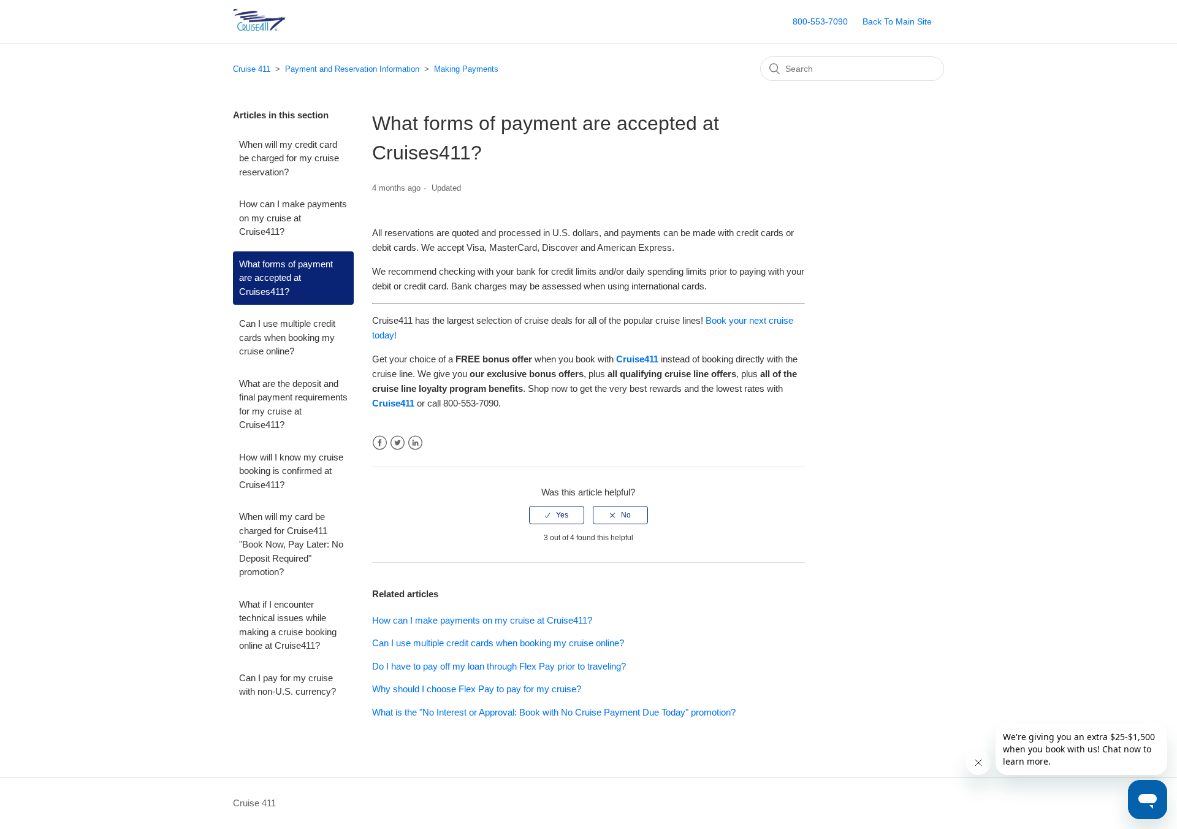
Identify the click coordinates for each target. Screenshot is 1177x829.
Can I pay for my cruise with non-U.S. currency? (287, 685)
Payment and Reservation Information (352, 69)
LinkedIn (415, 443)
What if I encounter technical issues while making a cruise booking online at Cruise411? (288, 625)
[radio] (556, 515)
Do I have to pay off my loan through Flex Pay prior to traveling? (499, 666)
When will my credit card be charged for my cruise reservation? (289, 158)
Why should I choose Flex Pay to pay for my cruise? (476, 689)
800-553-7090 (820, 21)
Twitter (397, 443)
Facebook (379, 443)
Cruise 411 (251, 69)
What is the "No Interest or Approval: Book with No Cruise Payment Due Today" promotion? (554, 712)
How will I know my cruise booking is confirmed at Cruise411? (291, 471)
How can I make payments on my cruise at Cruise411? (293, 218)
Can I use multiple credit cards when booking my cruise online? (287, 337)
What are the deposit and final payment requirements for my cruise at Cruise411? (293, 404)
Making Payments (466, 69)
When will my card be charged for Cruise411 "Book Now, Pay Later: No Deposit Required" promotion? (291, 544)
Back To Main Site (897, 21)
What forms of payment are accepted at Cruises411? (286, 278)
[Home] (278, 28)
